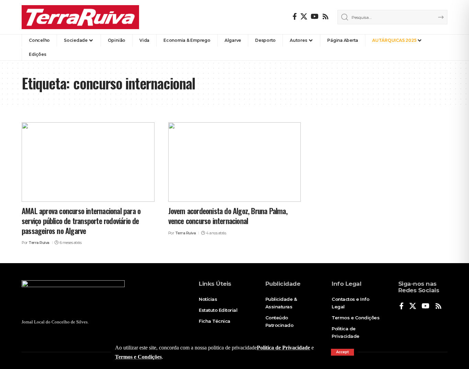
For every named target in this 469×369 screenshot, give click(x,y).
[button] (342, 352)
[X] (304, 16)
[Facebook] (295, 16)
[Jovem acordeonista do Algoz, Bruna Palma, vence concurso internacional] (234, 162)
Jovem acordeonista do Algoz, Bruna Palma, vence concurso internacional (227, 215)
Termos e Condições (138, 357)
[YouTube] (314, 16)
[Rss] (325, 16)
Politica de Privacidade (283, 347)
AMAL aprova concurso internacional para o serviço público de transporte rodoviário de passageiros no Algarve (81, 220)
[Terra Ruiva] (80, 17)
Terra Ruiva (38, 242)
